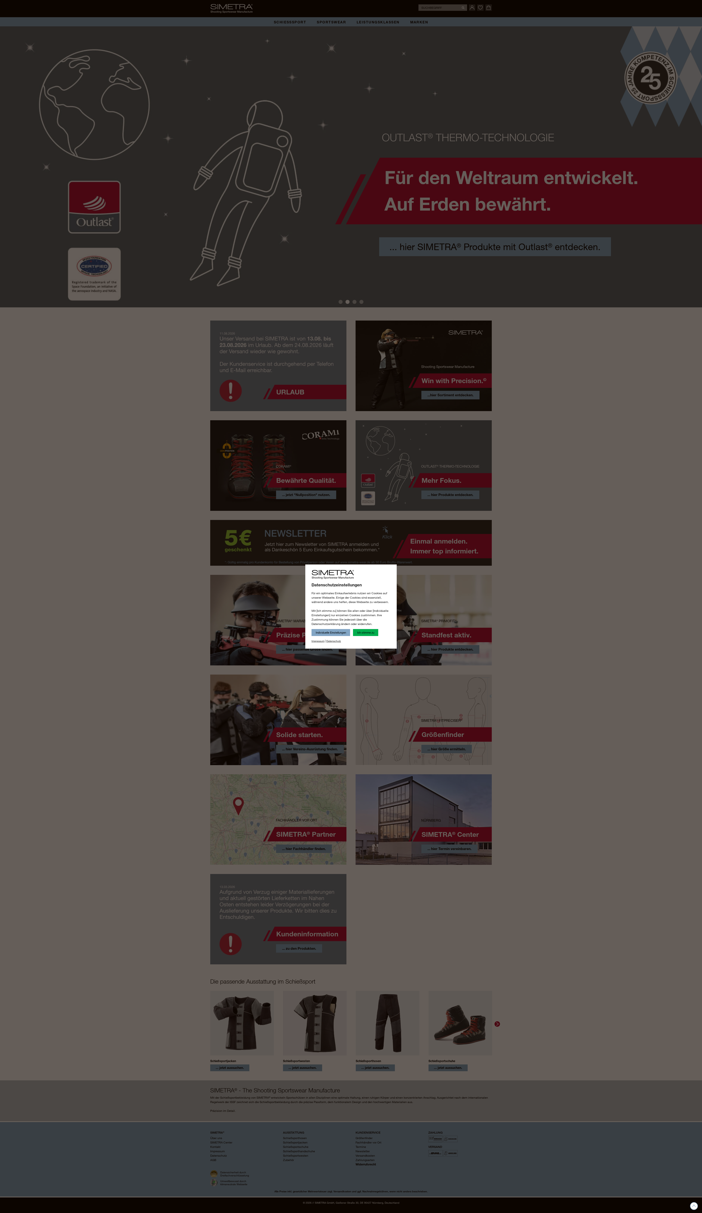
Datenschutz (333, 641)
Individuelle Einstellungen (331, 632)
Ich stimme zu (365, 632)
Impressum (318, 641)
